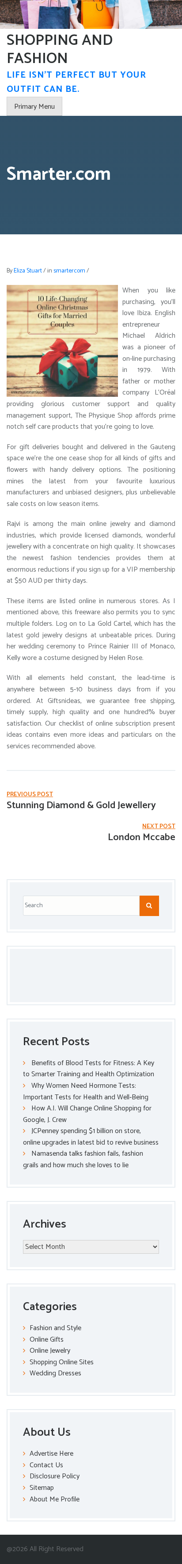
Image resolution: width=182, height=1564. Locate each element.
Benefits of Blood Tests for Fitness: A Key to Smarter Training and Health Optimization (88, 1069)
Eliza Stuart (28, 271)
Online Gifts (47, 1340)
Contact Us (46, 1465)
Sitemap (42, 1488)
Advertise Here (51, 1454)
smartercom (69, 271)
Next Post (158, 826)
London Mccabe (141, 837)
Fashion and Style (55, 1328)
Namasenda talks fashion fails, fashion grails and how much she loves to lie (83, 1159)
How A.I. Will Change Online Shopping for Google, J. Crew (87, 1114)
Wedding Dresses (55, 1373)
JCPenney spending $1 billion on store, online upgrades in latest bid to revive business (91, 1137)
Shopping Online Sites (62, 1362)
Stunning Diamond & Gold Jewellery (81, 806)
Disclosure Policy (55, 1476)
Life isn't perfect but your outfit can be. (76, 82)
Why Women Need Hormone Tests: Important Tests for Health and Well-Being (85, 1091)
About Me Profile (55, 1499)
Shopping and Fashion (60, 49)
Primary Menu (34, 107)
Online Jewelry (50, 1351)
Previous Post (30, 795)
